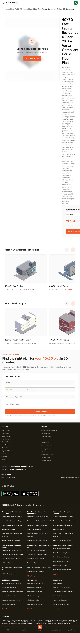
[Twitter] (2, 486)
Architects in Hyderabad (9, 596)
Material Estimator (7, 442)
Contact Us (4, 457)
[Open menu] (3, 2)
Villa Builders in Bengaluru (35, 583)
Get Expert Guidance (40, 412)
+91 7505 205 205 (8, 477)
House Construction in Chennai (32, 620)
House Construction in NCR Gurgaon (45, 622)
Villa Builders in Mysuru (34, 596)
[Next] (73, 249)
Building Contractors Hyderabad (37, 540)
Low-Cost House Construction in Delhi (39, 567)
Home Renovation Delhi (60, 565)
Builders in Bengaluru (8, 529)
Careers (3, 454)
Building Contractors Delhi (35, 571)
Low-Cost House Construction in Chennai (63, 535)
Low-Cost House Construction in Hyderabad (37, 535)
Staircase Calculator (59, 596)
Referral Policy (45, 457)
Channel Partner (46, 436)
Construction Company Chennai (63, 517)
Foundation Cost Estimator (61, 604)
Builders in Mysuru (7, 563)
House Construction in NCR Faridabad (21, 622)
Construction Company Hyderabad (38, 517)
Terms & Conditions (47, 446)
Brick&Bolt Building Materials (12, 470)
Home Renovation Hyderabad (62, 553)
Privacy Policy (45, 449)
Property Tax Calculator (60, 600)
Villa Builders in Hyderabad (35, 587)
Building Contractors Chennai (62, 540)
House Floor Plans (12, 9)
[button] (7, 390)
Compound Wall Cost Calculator (63, 591)
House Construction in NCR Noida (41, 623)
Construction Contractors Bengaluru (13, 521)
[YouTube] (13, 486)
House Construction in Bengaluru (12, 620)
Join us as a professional (49, 430)
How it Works (5, 430)
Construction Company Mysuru (11, 550)
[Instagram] (11, 486)
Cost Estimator (6, 439)
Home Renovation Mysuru (61, 561)
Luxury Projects (6, 436)
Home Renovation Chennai (61, 557)
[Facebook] (5, 486)
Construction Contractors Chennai (63, 521)
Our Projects (5, 433)
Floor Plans (4, 445)
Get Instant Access (32, 58)
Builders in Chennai (59, 529)
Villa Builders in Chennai (34, 591)
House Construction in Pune (61, 623)
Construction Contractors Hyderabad (39, 521)
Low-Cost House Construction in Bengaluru (12, 535)
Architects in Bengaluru (9, 587)
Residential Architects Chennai (11, 600)
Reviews (4, 459)
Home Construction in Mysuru (11, 559)
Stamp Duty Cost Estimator (61, 587)
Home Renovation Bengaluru (61, 548)
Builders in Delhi (32, 563)
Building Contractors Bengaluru (11, 540)
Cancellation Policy (47, 454)
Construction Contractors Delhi (37, 554)
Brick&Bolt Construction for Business (15, 467)
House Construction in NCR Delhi (19, 623)
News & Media (46, 460)
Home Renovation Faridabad (62, 569)
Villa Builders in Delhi (33, 600)
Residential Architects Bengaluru (12, 583)
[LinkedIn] (8, 486)
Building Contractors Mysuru (10, 574)
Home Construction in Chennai (62, 525)
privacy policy (26, 416)
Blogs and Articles (7, 451)
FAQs (43, 452)
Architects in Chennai (8, 604)
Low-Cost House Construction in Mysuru (12, 568)
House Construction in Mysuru (52, 620)
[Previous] (66, 249)
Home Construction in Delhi (35, 559)
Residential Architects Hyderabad (12, 591)
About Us (4, 448)
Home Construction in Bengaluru (12, 525)
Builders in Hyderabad (34, 529)
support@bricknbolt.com (70, 477)
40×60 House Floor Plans (27, 9)
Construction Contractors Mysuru (12, 554)
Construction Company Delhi (36, 550)
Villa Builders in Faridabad (35, 604)
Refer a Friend (45, 433)
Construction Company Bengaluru (12, 517)
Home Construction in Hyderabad (37, 525)
